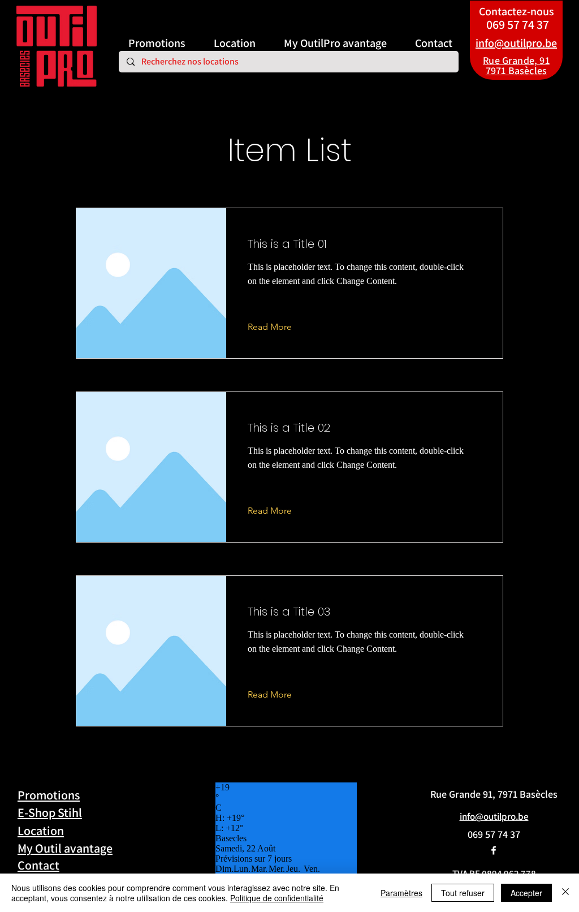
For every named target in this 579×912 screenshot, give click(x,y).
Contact (38, 865)
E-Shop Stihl (50, 812)
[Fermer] (565, 893)
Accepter (526, 892)
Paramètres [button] (401, 892)
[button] (278, 327)
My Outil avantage (65, 848)
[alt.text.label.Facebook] (493, 850)
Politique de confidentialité (276, 898)
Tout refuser (463, 892)
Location (41, 830)
